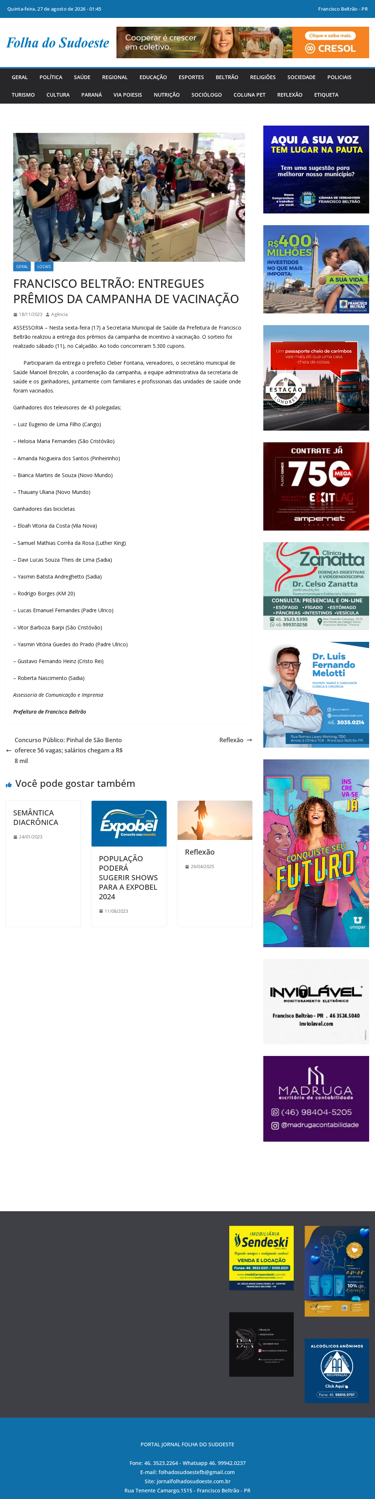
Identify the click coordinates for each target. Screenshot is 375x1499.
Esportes (191, 77)
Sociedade (301, 77)
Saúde (82, 77)
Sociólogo (207, 94)
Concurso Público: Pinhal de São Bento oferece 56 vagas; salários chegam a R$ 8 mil (69, 750)
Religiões (263, 77)
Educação (153, 77)
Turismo (23, 94)
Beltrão (227, 77)
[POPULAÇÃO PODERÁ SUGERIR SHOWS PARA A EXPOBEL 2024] (129, 806)
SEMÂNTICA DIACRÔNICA (35, 817)
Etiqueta (326, 94)
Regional (115, 77)
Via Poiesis (128, 94)
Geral (20, 77)
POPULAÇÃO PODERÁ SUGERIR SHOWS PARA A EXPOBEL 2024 (128, 877)
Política (51, 77)
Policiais (339, 77)
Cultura (58, 94)
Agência (59, 314)
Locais (44, 266)
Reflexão (289, 94)
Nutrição (167, 94)
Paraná (91, 94)
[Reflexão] (215, 806)
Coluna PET (250, 94)
